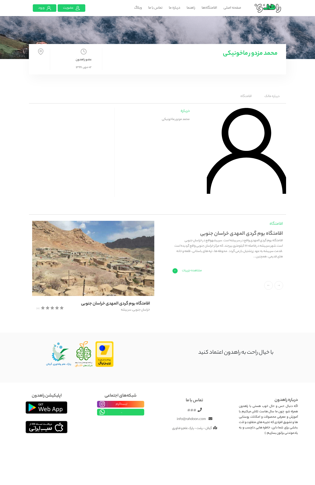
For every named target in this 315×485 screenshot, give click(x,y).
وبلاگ (138, 8)
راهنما (191, 8)
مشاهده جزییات (192, 270)
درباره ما (174, 8)
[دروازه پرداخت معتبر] (104, 354)
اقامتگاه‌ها (209, 8)
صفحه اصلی (232, 8)
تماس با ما (155, 8)
